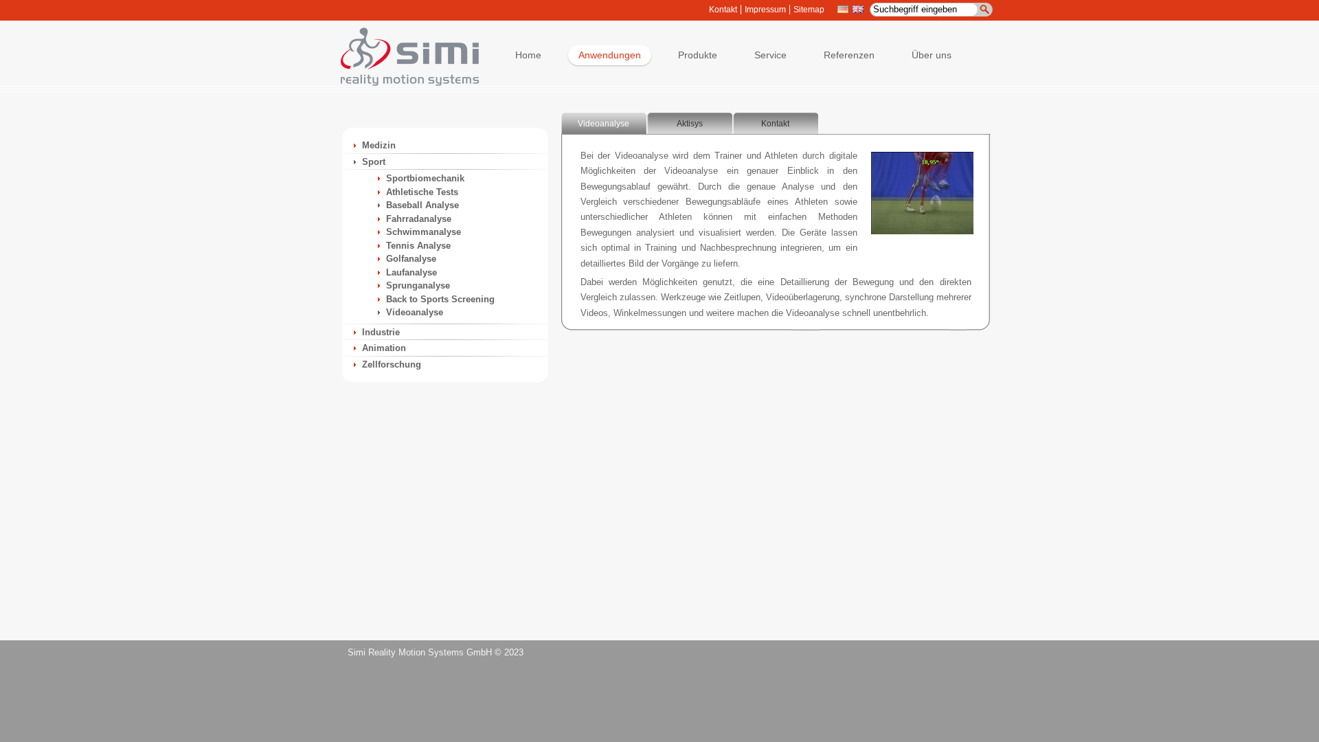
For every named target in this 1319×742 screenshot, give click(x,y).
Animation (384, 348)
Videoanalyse (414, 312)
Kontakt (723, 9)
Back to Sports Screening (440, 299)
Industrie (381, 332)
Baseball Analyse (422, 205)
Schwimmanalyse (423, 232)
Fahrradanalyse (418, 219)
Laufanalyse (411, 272)
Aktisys (690, 123)
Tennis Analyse (418, 245)
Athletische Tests (422, 192)
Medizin (379, 145)
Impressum (765, 9)
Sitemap (808, 9)
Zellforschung (391, 364)
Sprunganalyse (418, 285)
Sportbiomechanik (425, 178)
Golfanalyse (411, 259)
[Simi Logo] (403, 83)
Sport (373, 162)
